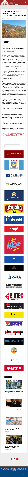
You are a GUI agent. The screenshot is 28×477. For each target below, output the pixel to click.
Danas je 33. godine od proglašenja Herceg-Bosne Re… (13, 428)
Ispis (15, 18)
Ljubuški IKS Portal (17, 17)
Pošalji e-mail (20, 18)
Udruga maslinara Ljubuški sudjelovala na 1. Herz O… (11, 447)
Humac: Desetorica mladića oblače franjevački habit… (13, 410)
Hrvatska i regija (10, 18)
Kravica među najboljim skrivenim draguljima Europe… (13, 392)
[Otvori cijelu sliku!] (14, 29)
